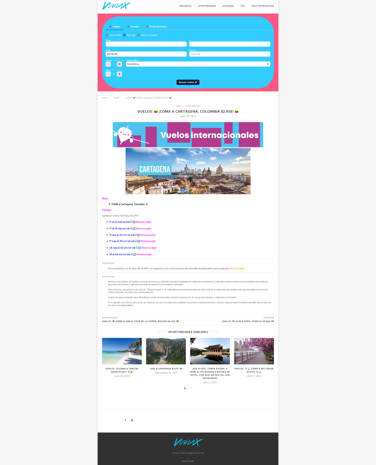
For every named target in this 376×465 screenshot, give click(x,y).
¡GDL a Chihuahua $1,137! (165, 368)
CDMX (116, 98)
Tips (242, 6)
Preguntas (185, 6)
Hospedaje (228, 6)
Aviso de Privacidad (263, 6)
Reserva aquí (143, 221)
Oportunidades (207, 6)
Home (104, 98)
